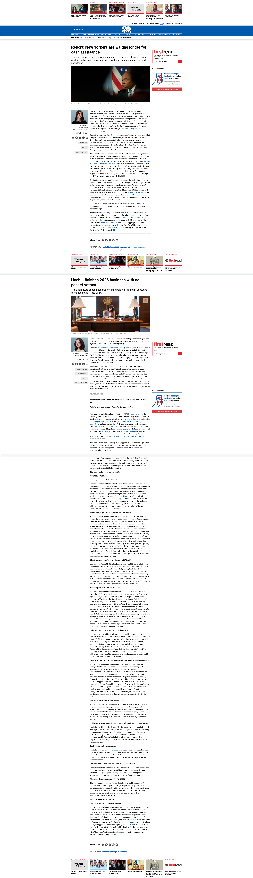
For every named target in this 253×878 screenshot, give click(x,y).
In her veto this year (121, 496)
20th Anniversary (139, 35)
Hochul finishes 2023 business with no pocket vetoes (123, 247)
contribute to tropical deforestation (108, 426)
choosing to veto (136, 414)
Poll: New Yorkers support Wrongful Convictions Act (111, 407)
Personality (93, 35)
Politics (74, 35)
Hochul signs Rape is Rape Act (114, 851)
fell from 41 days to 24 (130, 217)
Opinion (117, 35)
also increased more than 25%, (112, 227)
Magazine (152, 35)
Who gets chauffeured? (121, 38)
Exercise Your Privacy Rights (174, 23)
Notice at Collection (138, 23)
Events (127, 35)
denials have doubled (135, 192)
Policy (83, 35)
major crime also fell (109, 222)
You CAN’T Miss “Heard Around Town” (95, 38)
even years (104, 431)
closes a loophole (130, 431)
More (178, 35)
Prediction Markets (166, 35)
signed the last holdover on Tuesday (110, 347)
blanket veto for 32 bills (112, 750)
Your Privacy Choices (152, 23)
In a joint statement (126, 822)
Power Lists (106, 35)
